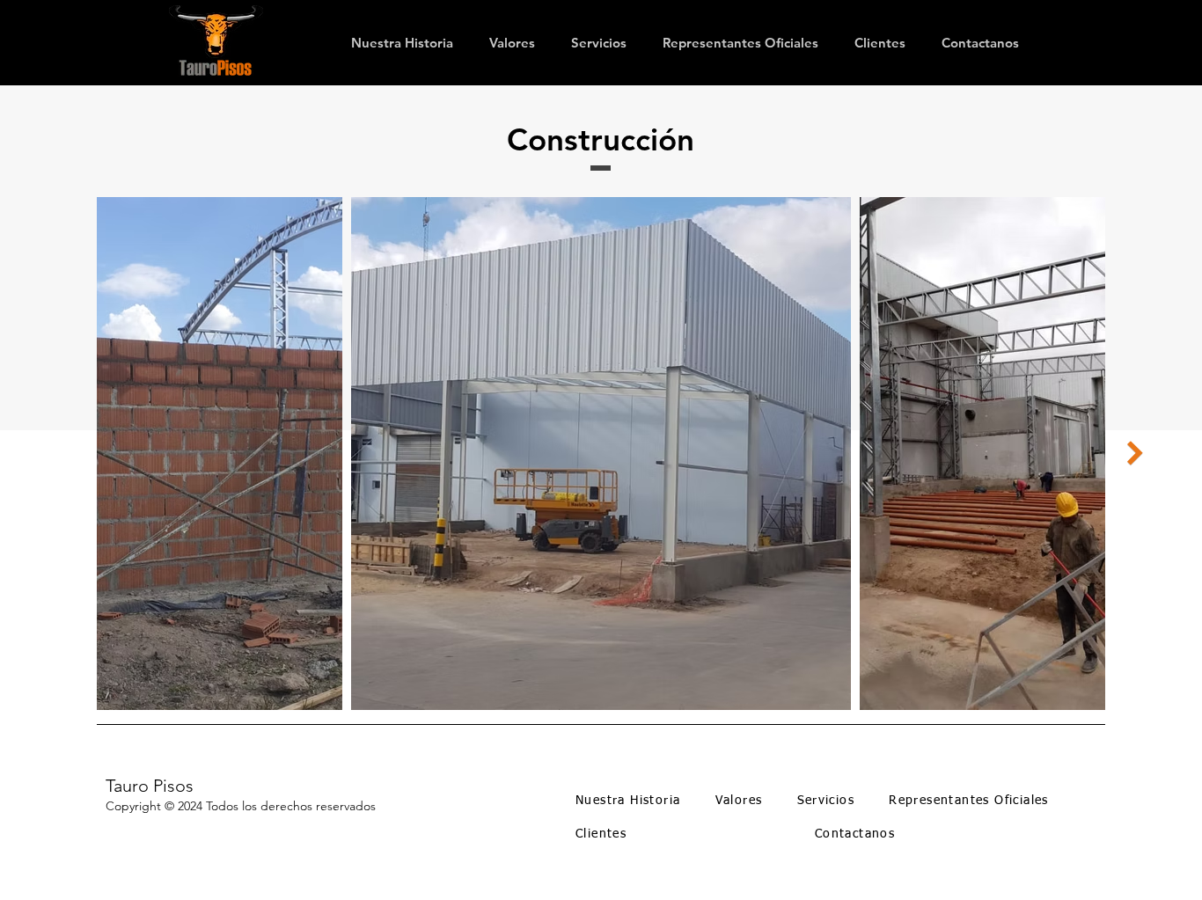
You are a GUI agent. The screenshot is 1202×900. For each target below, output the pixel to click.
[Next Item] (1135, 454)
